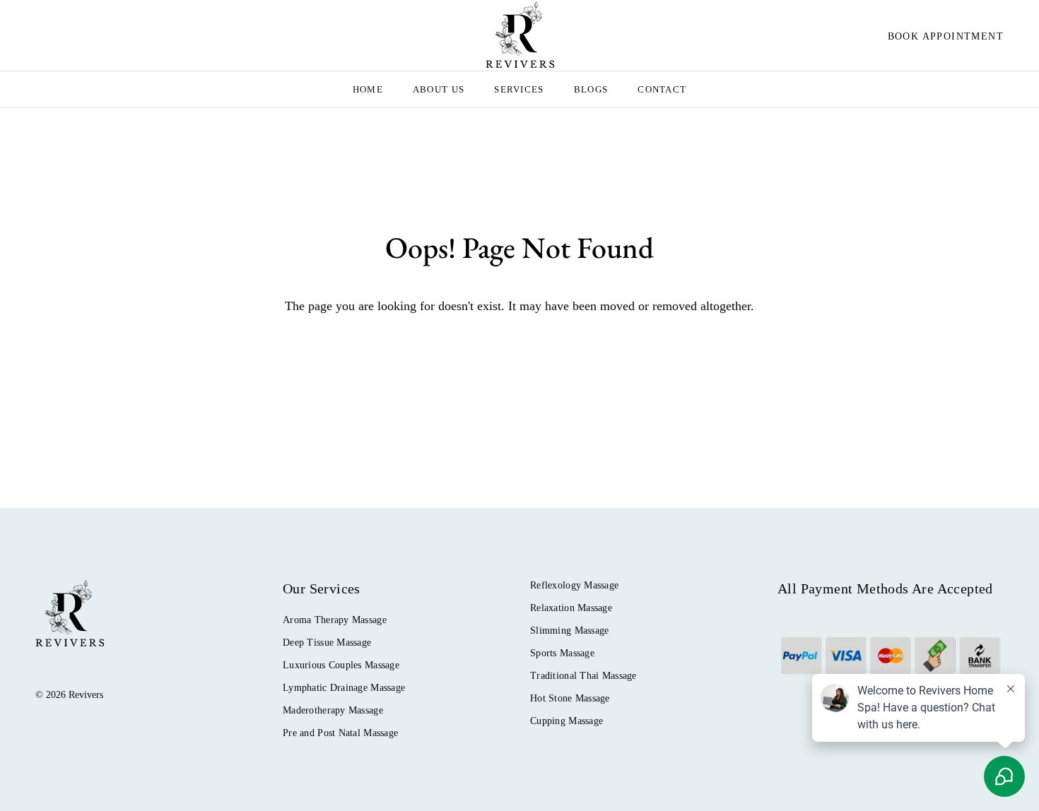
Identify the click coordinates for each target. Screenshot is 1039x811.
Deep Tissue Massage (327, 642)
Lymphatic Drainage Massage (344, 687)
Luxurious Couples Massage (341, 665)
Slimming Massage (569, 630)
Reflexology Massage (574, 585)
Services (519, 89)
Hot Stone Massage (570, 698)
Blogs (591, 89)
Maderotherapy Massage (333, 710)
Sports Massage (562, 653)
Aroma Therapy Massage (335, 620)
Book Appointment (946, 36)
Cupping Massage (566, 721)
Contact (662, 89)
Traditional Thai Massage (583, 675)
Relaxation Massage (571, 608)
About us (438, 89)
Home (368, 89)
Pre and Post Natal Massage (340, 733)
